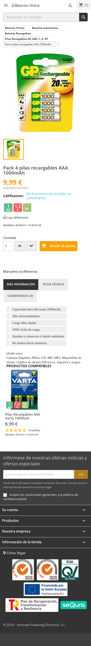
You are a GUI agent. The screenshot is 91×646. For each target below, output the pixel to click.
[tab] (21, 284)
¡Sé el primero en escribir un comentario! (48, 196)
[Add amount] (20, 246)
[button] (5, 5)
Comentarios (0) (20, 296)
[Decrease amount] (31, 246)
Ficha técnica (53, 284)
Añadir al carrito (58, 245)
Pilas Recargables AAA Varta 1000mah (22, 416)
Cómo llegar (16, 553)
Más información (21, 284)
